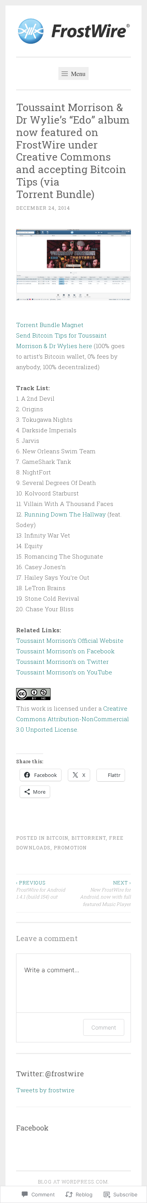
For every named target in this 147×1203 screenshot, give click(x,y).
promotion (70, 847)
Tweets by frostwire (45, 1090)
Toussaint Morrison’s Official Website (69, 640)
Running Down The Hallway (65, 514)
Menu (77, 73)
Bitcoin (57, 838)
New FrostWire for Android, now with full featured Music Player (105, 893)
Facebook (32, 1127)
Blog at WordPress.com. (73, 1181)
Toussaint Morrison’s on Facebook (65, 651)
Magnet (72, 325)
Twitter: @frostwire (50, 1073)
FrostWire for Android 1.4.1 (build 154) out (40, 889)
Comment (103, 1027)
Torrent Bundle (38, 325)
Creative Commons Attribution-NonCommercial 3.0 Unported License (72, 718)
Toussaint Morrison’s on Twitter (62, 661)
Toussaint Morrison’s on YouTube (64, 672)
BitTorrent (88, 838)
